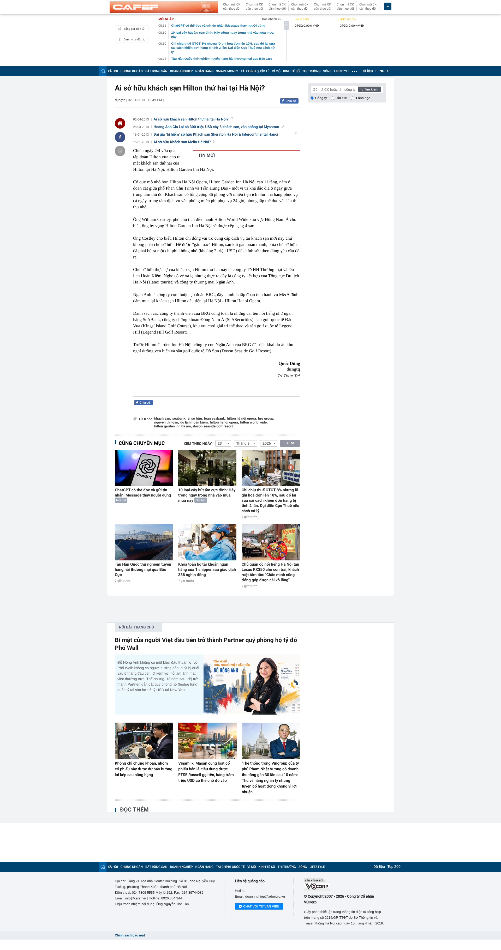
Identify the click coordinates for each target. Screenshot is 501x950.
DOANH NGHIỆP (181, 71)
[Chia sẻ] (120, 137)
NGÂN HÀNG (204, 71)
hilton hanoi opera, (224, 423)
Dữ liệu (367, 71)
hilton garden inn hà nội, (173, 426)
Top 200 (394, 867)
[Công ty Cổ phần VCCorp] (345, 884)
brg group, (266, 419)
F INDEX (382, 71)
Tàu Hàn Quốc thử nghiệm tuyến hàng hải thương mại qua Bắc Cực (143, 569)
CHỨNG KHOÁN (132, 71)
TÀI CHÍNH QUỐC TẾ (255, 71)
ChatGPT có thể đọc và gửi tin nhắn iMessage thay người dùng (143, 493)
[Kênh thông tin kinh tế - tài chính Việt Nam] (164, 7)
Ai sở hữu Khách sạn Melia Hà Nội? (182, 142)
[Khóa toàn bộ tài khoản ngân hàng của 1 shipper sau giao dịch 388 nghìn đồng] (207, 542)
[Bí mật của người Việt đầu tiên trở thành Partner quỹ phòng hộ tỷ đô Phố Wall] (252, 685)
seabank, (179, 419)
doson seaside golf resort (213, 426)
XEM (290, 443)
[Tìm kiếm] (369, 89)
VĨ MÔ (276, 71)
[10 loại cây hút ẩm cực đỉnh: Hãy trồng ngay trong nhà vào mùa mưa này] (207, 468)
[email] (120, 151)
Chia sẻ (290, 101)
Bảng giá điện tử (134, 29)
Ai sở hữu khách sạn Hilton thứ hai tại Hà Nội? (191, 119)
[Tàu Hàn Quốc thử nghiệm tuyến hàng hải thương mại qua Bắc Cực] (144, 542)
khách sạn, (162, 419)
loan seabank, (215, 419)
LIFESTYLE (341, 71)
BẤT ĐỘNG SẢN (156, 71)
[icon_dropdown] (387, 6)
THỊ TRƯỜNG (311, 71)
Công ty (321, 98)
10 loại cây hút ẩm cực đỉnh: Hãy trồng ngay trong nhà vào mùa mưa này (206, 495)
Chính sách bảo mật (130, 935)
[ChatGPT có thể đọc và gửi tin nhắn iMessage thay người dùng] (144, 468)
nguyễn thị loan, (166, 423)
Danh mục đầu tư (135, 39)
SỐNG (327, 71)
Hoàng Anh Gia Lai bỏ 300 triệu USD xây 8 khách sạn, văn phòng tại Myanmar (216, 127)
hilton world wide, (253, 423)
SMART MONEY (227, 71)
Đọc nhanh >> (271, 19)
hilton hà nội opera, (242, 419)
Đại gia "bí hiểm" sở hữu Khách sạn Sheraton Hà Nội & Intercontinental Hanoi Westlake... (216, 134)
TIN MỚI (206, 155)
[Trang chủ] (102, 71)
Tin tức (341, 98)
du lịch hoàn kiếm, (194, 423)
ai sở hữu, (195, 419)
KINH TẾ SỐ (291, 71)
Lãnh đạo (363, 98)
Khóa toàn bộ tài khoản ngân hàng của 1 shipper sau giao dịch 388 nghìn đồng (207, 569)
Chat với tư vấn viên (261, 906)
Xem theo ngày (198, 444)
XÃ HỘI (113, 71)
